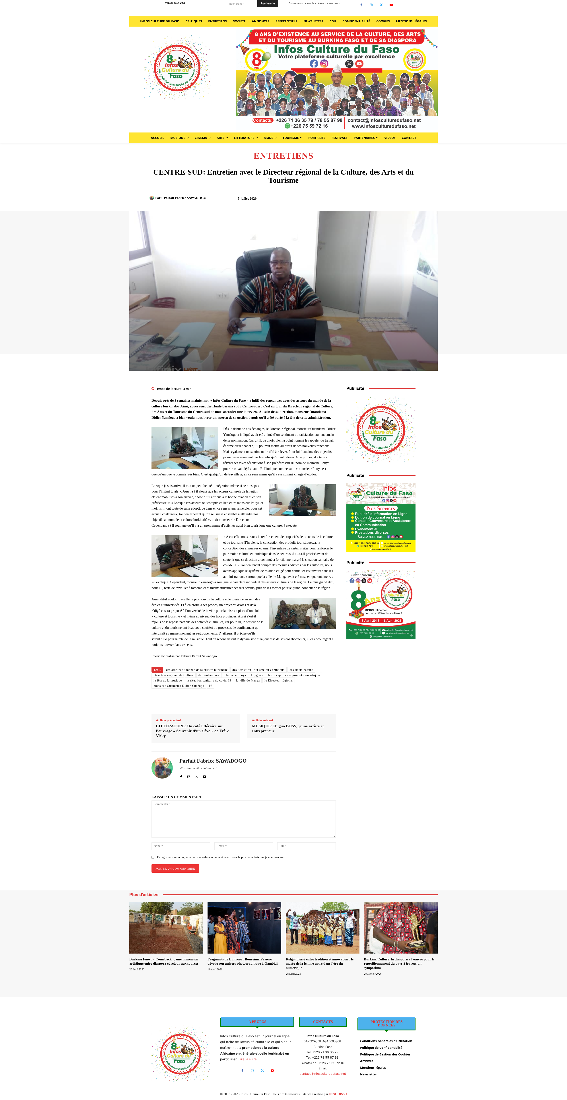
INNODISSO (338, 1094)
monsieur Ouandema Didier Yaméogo (178, 685)
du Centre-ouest (209, 675)
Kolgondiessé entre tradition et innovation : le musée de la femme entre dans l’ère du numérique (319, 963)
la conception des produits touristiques (294, 675)
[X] (381, 5)
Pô (210, 685)
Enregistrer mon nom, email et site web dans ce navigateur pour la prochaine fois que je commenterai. (221, 857)
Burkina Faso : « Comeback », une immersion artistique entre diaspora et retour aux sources (163, 961)
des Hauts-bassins (301, 670)
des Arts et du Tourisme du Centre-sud (258, 670)
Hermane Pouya (235, 675)
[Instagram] (371, 5)
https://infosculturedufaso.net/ (197, 768)
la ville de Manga (248, 680)
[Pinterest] (370, 200)
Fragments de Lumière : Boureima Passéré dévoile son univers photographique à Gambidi (243, 961)
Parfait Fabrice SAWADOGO (185, 198)
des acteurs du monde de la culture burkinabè (196, 670)
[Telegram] (400, 200)
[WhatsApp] (380, 200)
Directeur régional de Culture (173, 675)
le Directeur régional (278, 680)
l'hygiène (257, 675)
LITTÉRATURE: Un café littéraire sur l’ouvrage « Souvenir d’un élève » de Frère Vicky (192, 731)
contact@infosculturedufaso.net (323, 1073)
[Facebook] (361, 5)
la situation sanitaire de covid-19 (209, 680)
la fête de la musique (167, 680)
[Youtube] (391, 5)
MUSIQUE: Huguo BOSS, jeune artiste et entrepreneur (288, 728)
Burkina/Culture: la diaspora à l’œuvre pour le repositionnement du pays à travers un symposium (399, 963)
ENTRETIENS (283, 155)
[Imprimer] (390, 200)
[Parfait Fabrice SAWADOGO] (152, 198)
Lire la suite (248, 1059)
